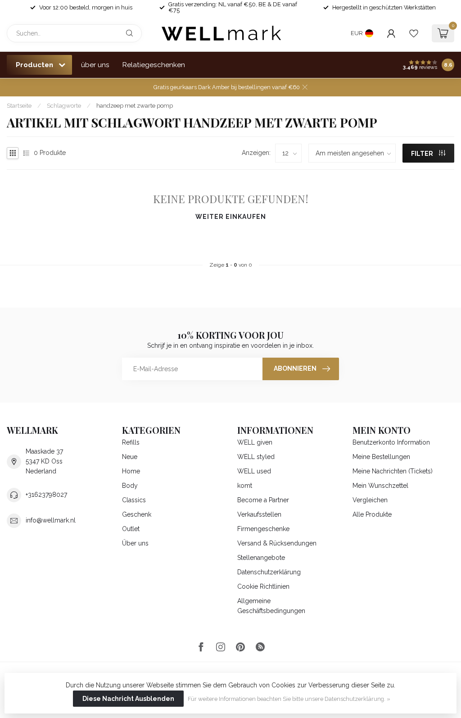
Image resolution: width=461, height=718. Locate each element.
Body (130, 485)
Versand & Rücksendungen (276, 543)
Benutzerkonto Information (391, 442)
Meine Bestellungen (381, 456)
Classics (134, 500)
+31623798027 (46, 494)
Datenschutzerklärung (269, 572)
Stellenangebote (261, 557)
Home (131, 471)
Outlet (131, 528)
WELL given (254, 442)
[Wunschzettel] (413, 33)
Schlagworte (64, 105)
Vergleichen (370, 500)
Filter (422, 153)
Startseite (19, 105)
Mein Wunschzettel (380, 485)
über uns (95, 65)
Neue (129, 456)
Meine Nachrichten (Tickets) (393, 471)
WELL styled (256, 456)
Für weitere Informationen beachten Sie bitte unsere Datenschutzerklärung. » (289, 698)
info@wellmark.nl (51, 520)
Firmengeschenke (263, 528)
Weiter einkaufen (230, 216)
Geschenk (136, 514)
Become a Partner (263, 500)
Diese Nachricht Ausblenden (128, 698)
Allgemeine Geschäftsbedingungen (271, 605)
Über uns (135, 543)
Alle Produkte (372, 514)
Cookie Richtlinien (263, 586)
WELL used (254, 471)
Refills (131, 442)
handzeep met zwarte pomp (134, 105)
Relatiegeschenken (153, 65)
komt (244, 485)
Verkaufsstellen (259, 514)
